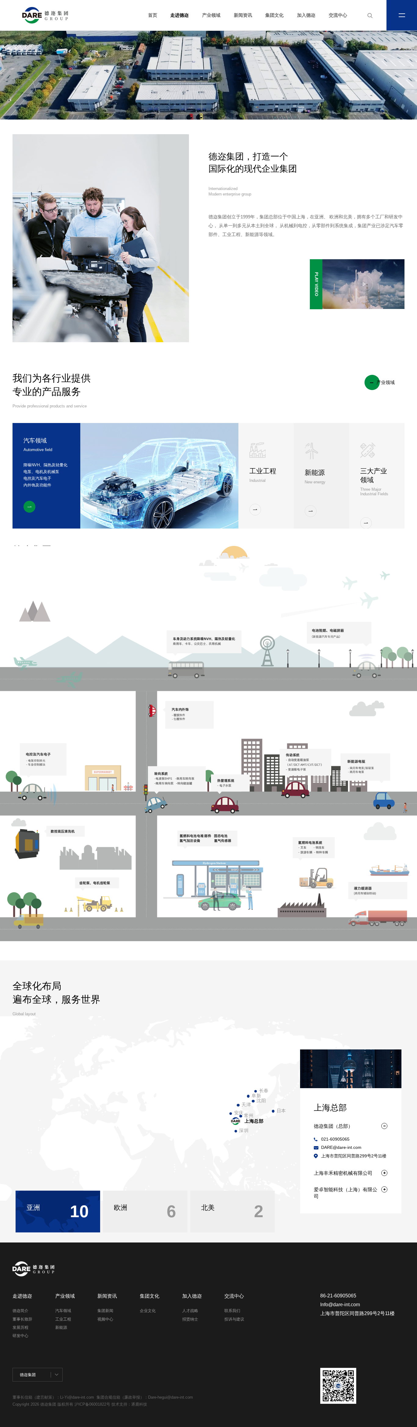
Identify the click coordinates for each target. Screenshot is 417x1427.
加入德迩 (306, 15)
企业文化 (148, 1310)
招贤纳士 (190, 1319)
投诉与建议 (234, 1319)
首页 (152, 15)
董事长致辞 (22, 1319)
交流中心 (338, 15)
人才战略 (190, 1310)
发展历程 (20, 1327)
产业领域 (211, 15)
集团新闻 (105, 1310)
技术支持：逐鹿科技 (129, 1404)
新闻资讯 (243, 15)
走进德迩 (179, 15)
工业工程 (63, 1319)
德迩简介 (20, 1310)
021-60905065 (335, 1139)
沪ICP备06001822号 (92, 1404)
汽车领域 (63, 1310)
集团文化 (274, 15)
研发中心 (20, 1335)
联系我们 (232, 1310)
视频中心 (105, 1319)
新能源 (61, 1327)
